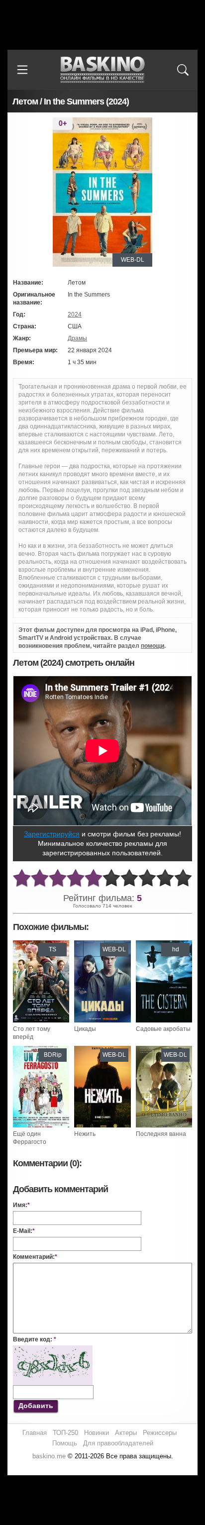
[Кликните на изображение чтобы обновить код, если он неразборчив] (53, 1349)
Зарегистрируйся (52, 834)
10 (183, 878)
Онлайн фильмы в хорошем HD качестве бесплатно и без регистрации (102, 70)
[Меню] (22, 70)
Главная (34, 1432)
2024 (75, 314)
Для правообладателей (118, 1443)
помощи (152, 645)
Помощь (64, 1443)
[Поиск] (183, 70)
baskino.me (49, 1456)
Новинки (96, 1432)
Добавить (35, 1406)
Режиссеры (160, 1432)
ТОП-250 (65, 1432)
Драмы (77, 338)
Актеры (126, 1432)
